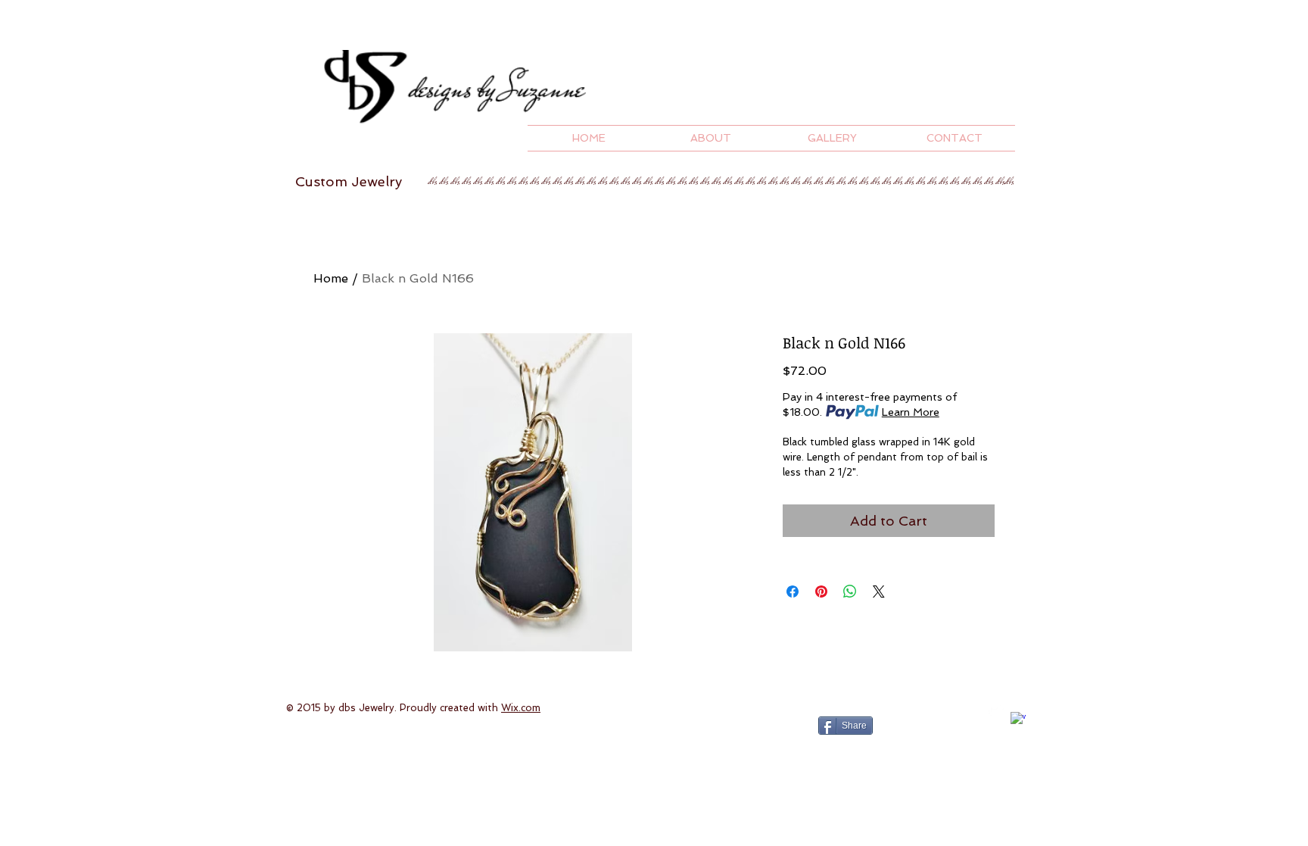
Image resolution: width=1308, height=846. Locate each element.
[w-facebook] (1018, 719)
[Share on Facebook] (792, 591)
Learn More (910, 412)
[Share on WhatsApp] (850, 591)
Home (330, 278)
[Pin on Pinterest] (821, 591)
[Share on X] (879, 591)
